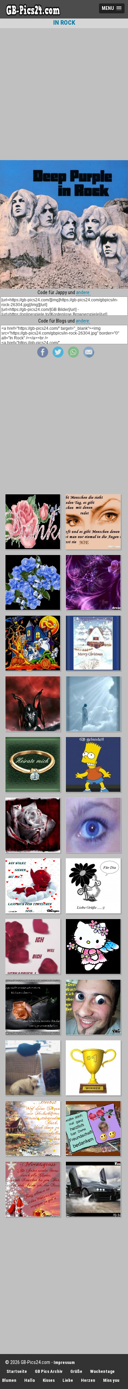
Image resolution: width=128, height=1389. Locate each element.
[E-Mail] (88, 356)
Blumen (9, 1380)
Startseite (16, 1371)
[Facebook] (42, 356)
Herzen (88, 1380)
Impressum (64, 1362)
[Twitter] (58, 356)
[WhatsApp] (73, 356)
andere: (83, 292)
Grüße (76, 1371)
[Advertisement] (64, 94)
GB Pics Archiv (48, 1371)
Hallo (29, 1380)
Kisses (49, 1380)
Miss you (111, 1380)
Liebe (67, 1380)
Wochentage (102, 1371)
